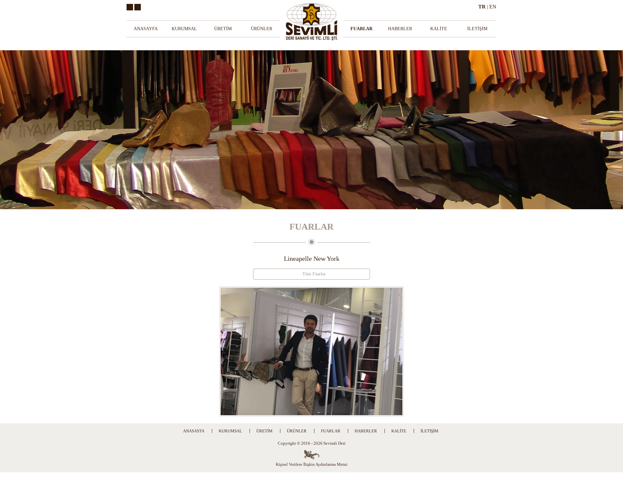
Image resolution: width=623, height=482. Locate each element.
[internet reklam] (311, 455)
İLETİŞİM (477, 28)
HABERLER (400, 28)
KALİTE (438, 28)
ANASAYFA (146, 28)
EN (492, 6)
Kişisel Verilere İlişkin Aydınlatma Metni (312, 464)
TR (482, 6)
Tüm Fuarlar (313, 273)
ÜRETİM (223, 28)
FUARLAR (361, 28)
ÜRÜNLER (261, 28)
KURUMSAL (184, 28)
